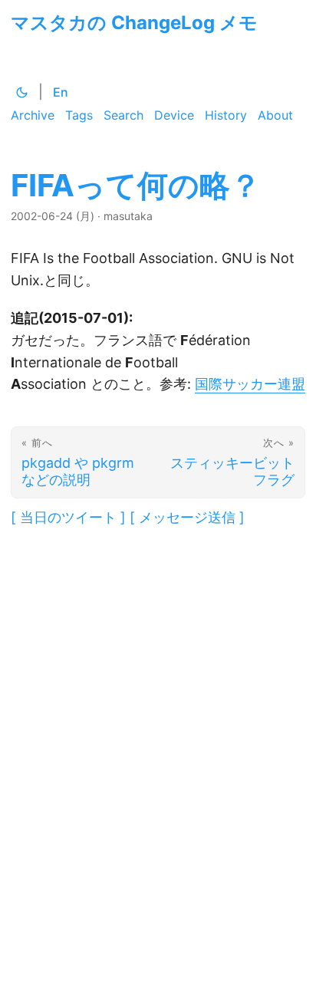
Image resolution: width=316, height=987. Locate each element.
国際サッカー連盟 (250, 384)
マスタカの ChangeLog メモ (134, 23)
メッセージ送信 (187, 517)
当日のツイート (68, 517)
